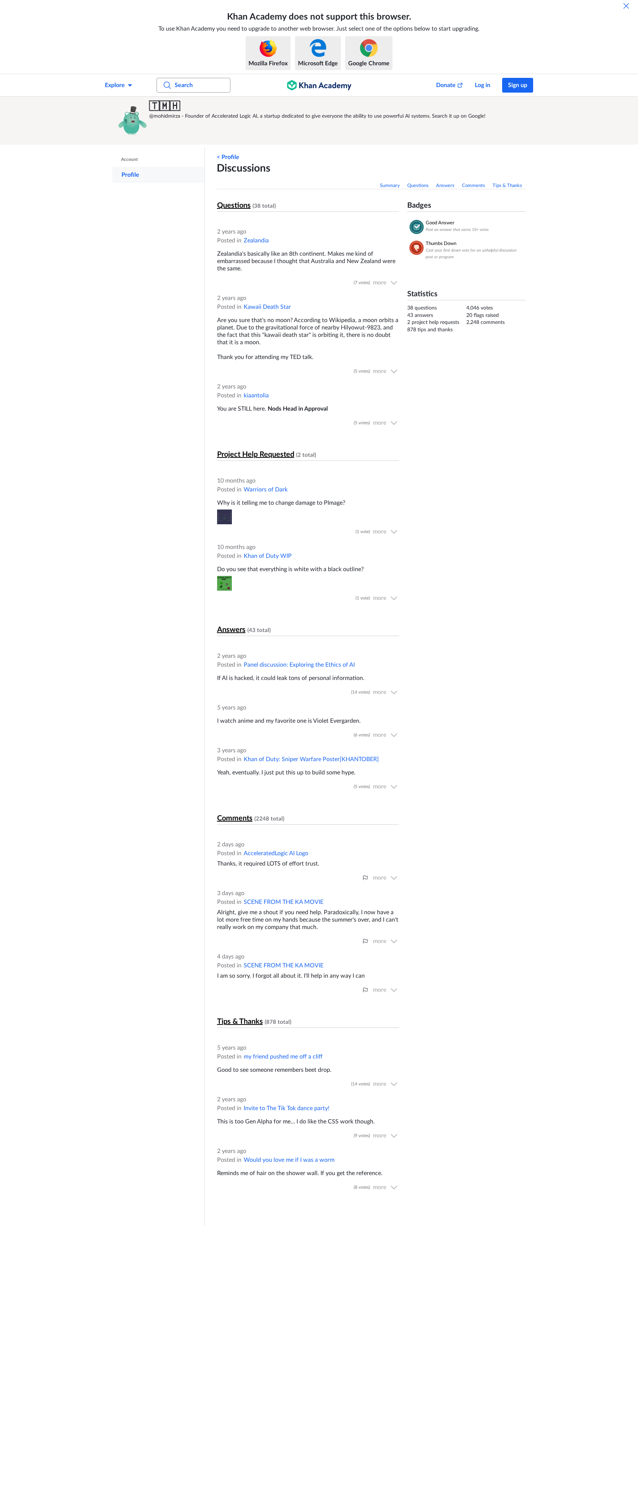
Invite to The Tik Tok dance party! (286, 1108)
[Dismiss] (626, 6)
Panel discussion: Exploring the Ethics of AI (299, 665)
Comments (473, 185)
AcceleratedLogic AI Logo (276, 853)
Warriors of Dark (266, 490)
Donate (446, 85)
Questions (418, 185)
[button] (132, 120)
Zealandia (256, 240)
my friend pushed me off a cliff (283, 1057)
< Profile (228, 157)
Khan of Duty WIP (268, 556)
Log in (482, 85)
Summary (390, 185)
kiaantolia (256, 395)
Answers (445, 185)
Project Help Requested (255, 454)
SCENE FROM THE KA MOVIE (283, 902)
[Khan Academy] (319, 85)
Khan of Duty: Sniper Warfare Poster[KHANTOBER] (311, 759)
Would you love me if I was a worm (289, 1160)
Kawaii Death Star (267, 307)
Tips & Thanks (507, 185)
